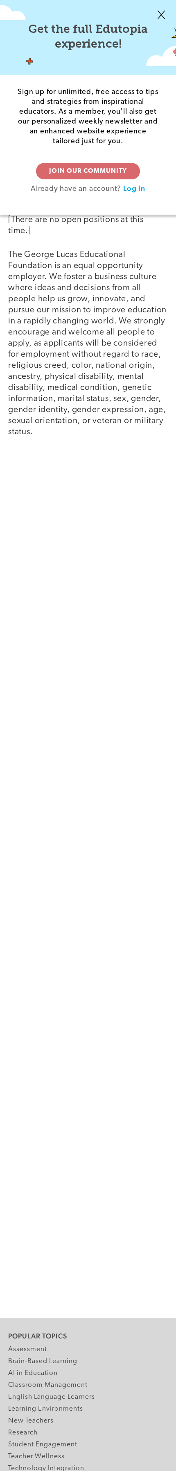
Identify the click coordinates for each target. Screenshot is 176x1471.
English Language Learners (51, 1396)
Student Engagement (42, 1444)
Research (23, 1432)
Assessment (27, 1349)
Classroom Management (48, 1385)
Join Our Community (88, 171)
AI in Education (33, 1373)
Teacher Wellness (36, 1456)
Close (161, 15)
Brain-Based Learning (42, 1361)
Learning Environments (45, 1408)
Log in (134, 188)
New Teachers (31, 1420)
